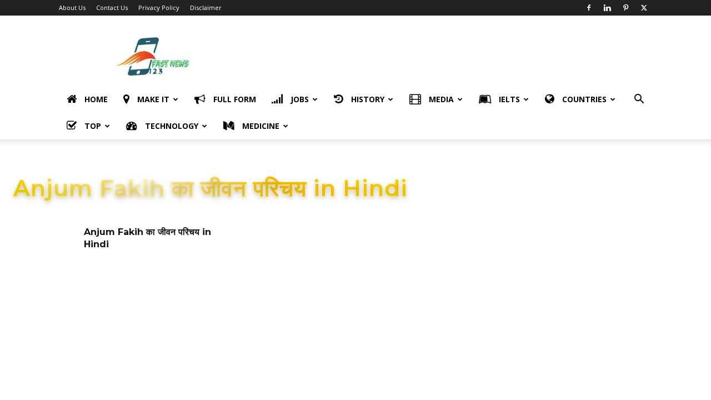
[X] (643, 8)
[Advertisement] (450, 56)
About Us (72, 7)
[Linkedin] (607, 8)
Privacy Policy (158, 7)
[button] (638, 100)
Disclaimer (206, 7)
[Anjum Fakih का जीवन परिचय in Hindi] (45, 248)
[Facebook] (588, 8)
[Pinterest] (625, 8)
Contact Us (112, 7)
